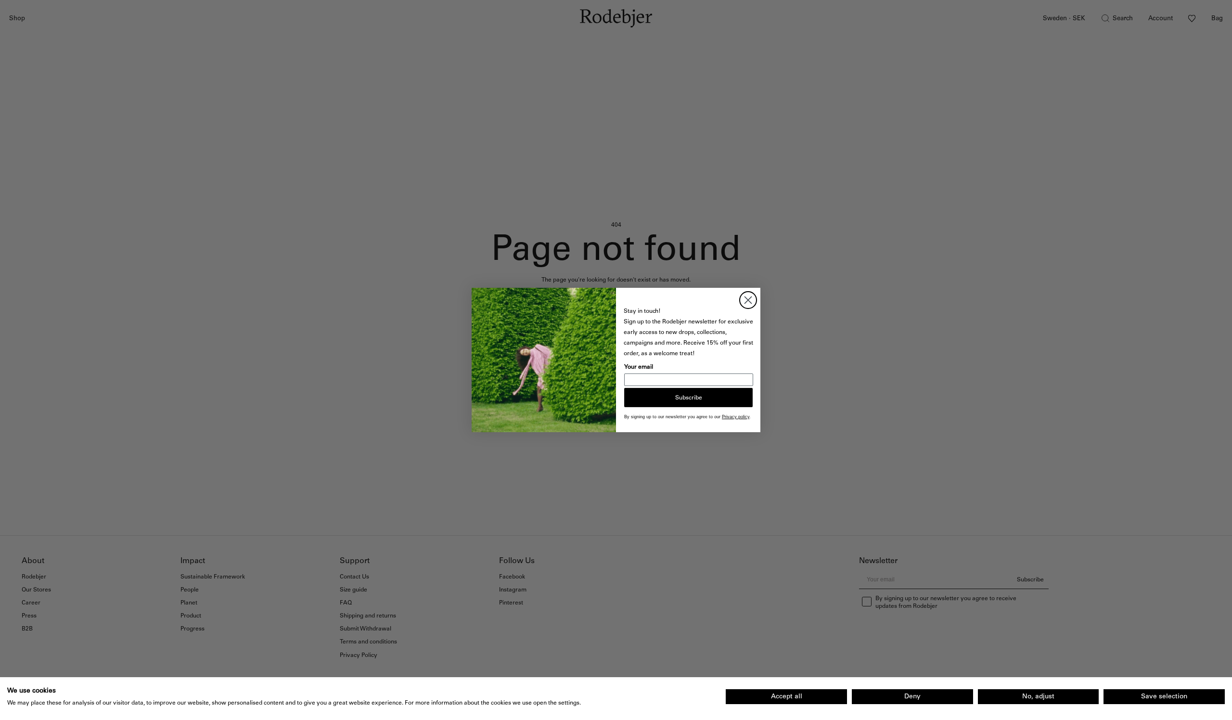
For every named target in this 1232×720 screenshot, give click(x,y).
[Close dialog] (748, 300)
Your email (638, 366)
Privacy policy (735, 416)
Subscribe (688, 397)
